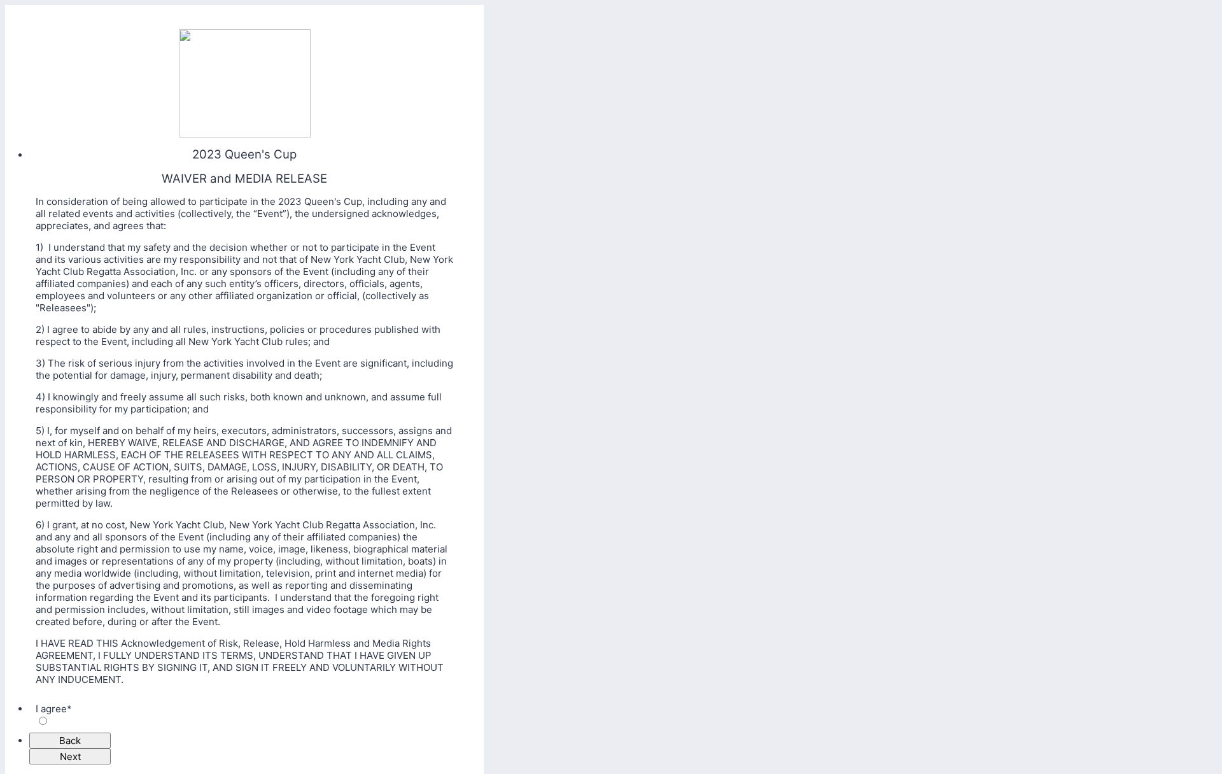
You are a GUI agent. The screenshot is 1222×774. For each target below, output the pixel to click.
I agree (54, 709)
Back (70, 741)
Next (70, 756)
